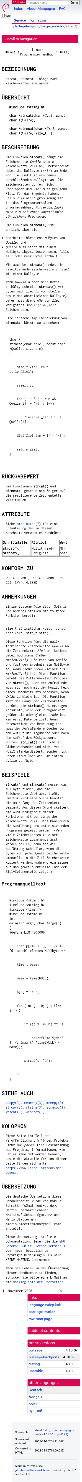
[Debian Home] (6, 9)
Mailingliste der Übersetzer (38, 1282)
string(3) (34, 1107)
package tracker (42, 1312)
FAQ (62, 8)
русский (35, 1411)
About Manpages (41, 8)
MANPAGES (20, 1)
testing (34, 1364)
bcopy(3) (13, 1103)
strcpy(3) (14, 1107)
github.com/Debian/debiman (33, 1470)
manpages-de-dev (52, 26)
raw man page (40, 1319)
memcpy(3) (54, 1103)
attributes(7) (29, 524)
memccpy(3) (33, 1103)
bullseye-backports (27, 26)
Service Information (30, 20)
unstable (36, 1371)
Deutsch (35, 1390)
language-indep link (45, 1305)
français (35, 1397)
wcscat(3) (14, 1112)
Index (18, 8)
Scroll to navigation (21, 39)
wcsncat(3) (35, 1112)
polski (33, 1404)
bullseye (35, 1350)
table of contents (44, 1330)
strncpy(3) (55, 1107)
